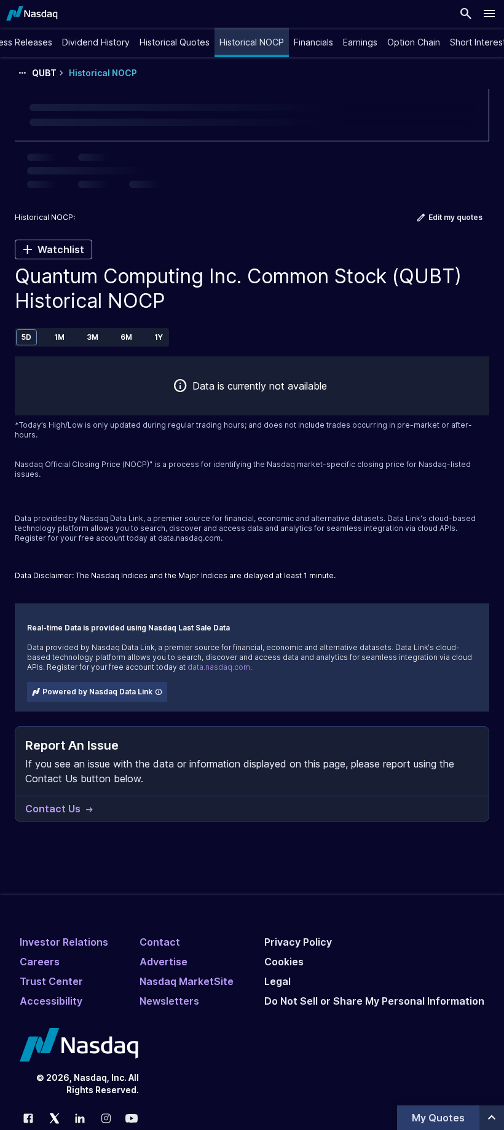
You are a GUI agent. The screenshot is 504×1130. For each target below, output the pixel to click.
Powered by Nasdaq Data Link (97, 691)
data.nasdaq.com (189, 538)
